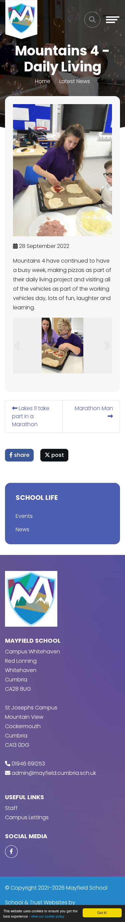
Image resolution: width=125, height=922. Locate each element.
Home (42, 81)
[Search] (92, 20)
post (57, 455)
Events (24, 516)
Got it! (102, 912)
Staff (11, 808)
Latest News (74, 81)
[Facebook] (11, 851)
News (22, 529)
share (21, 455)
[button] (18, 345)
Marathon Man (94, 408)
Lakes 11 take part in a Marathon (30, 416)
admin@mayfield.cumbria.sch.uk (54, 773)
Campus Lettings (27, 817)
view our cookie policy (47, 916)
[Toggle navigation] (113, 19)
